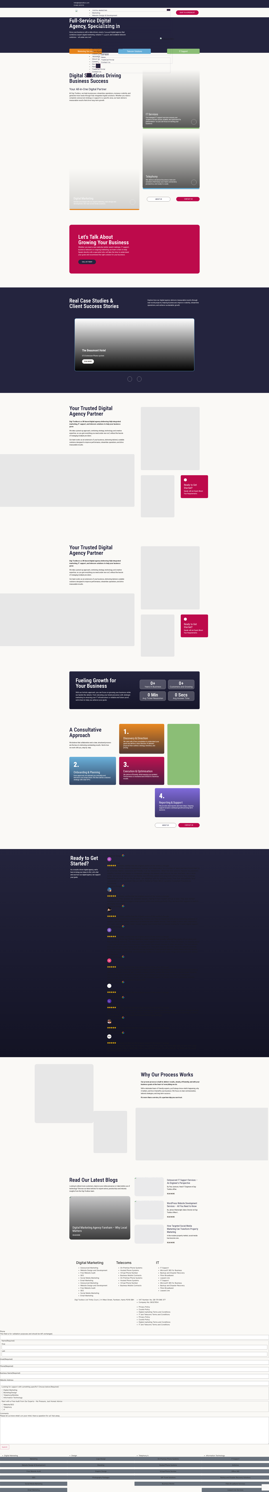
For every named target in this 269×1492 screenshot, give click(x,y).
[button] (130, 379)
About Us (96, 59)
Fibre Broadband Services (102, 51)
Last (3, 1351)
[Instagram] (101, 1307)
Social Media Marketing (101, 23)
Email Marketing (98, 25)
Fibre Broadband (166, 1275)
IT (4, 1409)
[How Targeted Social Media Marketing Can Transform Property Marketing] (149, 1234)
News (94, 67)
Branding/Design (10, 1392)
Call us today (87, 262)
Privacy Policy (144, 1307)
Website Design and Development (93, 1270)
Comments (4, 1413)
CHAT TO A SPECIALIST (187, 12)
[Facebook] (89, 1307)
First (3, 1344)
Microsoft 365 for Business (103, 46)
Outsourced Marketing (89, 1268)
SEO (94, 20)
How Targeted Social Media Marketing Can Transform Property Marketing (182, 1229)
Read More (88, 361)
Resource (96, 56)
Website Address (6, 1380)
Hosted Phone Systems (101, 33)
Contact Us (96, 72)
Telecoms (96, 28)
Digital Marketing (100, 10)
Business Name (10, 1373)
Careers (95, 61)
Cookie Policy (144, 1309)
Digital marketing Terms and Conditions (154, 1312)
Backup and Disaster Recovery (172, 1273)
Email (6, 1359)
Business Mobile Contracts (102, 38)
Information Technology (13, 1397)
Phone (2, 1331)
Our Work (96, 64)
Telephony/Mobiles (11, 1395)
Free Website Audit (99, 18)
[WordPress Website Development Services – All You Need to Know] (149, 1209)
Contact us (188, 199)
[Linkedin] (77, 1307)
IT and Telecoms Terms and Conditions (154, 1314)
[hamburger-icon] (168, 10)
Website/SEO (9, 1404)
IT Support (97, 41)
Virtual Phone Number (101, 36)
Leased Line (165, 1278)
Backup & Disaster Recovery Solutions (107, 49)
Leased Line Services (100, 54)
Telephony (8, 1407)
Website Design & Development (104, 15)
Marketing (96, 13)
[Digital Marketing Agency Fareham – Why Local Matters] (99, 1218)
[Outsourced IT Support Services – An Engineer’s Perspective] (149, 1186)
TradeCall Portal (98, 69)
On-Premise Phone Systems (103, 31)
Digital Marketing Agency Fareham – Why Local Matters (100, 1229)
